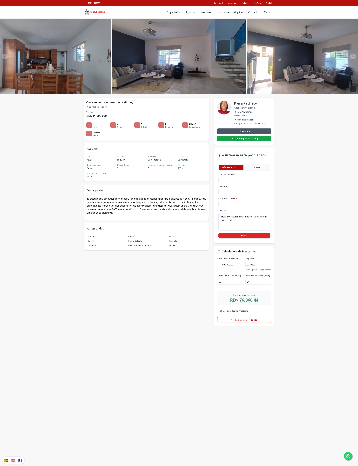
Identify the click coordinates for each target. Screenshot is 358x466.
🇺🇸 (13, 460)
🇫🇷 (20, 460)
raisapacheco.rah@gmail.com (249, 123)
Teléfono (223, 186)
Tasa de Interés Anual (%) (229, 276)
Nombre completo (227, 174)
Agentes (190, 12)
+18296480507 (93, 3)
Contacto (253, 12)
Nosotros (206, 12)
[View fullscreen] (353, 89)
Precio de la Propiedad (227, 259)
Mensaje (222, 210)
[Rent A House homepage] (95, 12)
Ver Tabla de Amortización (244, 320)
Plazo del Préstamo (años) (257, 276)
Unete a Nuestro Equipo (229, 12)
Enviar (244, 235)
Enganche (249, 259)
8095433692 (240, 115)
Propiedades (173, 12)
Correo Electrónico (227, 198)
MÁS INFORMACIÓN (231, 167)
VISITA (257, 167)
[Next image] (353, 56)
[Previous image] (5, 56)
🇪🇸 (6, 460)
